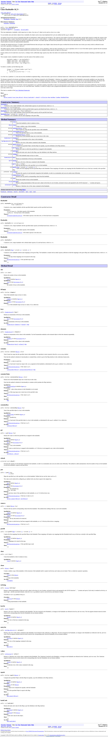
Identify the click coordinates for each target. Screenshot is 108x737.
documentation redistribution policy (57, 735)
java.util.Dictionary (17, 13)
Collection (7, 184)
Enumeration (7, 138)
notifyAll (21, 191)
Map (17, 19)
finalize (3, 191)
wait (27, 191)
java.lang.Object (6, 12)
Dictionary (9, 28)
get (14, 147)
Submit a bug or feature (6, 730)
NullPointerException (13, 259)
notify (15, 191)
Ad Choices (57, 736)
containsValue (17, 134)
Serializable (7, 19)
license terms (41, 735)
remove (15, 175)
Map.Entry (6, 141)
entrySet (15, 141)
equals (15, 144)
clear (14, 121)
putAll (15, 167)
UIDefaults (12, 23)
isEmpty (15, 154)
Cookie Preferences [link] (50, 736)
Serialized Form (65, 97)
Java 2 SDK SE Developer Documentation (35, 731)
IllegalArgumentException (14, 215)
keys (14, 157)
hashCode (15, 151)
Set (2, 141)
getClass (9, 191)
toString (15, 181)
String (10, 181)
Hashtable (4, 104)
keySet (15, 160)
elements (15, 138)
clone (14, 125)
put (14, 164)
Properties (6, 23)
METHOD (17, 4)
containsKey (16, 131)
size (14, 178)
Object (10, 125)
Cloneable (12, 19)
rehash (15, 171)
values (15, 184)
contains (15, 128)
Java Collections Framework (22, 90)
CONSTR (13, 4)
